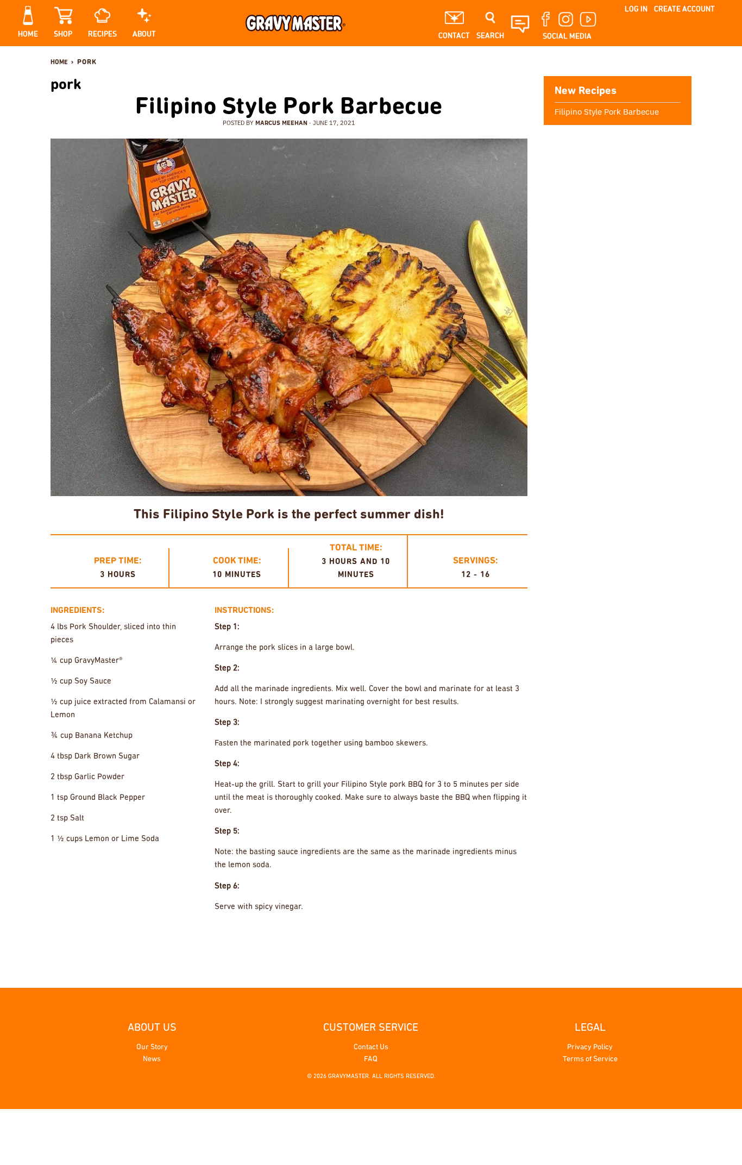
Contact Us (371, 1047)
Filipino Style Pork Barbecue (289, 108)
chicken (341, 941)
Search (490, 36)
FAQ (371, 1059)
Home (59, 62)
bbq (310, 941)
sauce (476, 941)
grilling (411, 941)
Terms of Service (590, 1059)
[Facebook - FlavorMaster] (654, 62)
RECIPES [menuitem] (102, 34)
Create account (684, 9)
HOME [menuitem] (28, 34)
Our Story (152, 1047)
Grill (376, 941)
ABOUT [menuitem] (144, 34)
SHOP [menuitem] (63, 34)
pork (445, 941)
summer (510, 941)
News (152, 1059)
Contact (454, 36)
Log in (636, 9)
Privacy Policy (590, 1047)
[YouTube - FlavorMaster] (686, 62)
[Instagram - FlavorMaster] (670, 62)
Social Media (567, 36)
